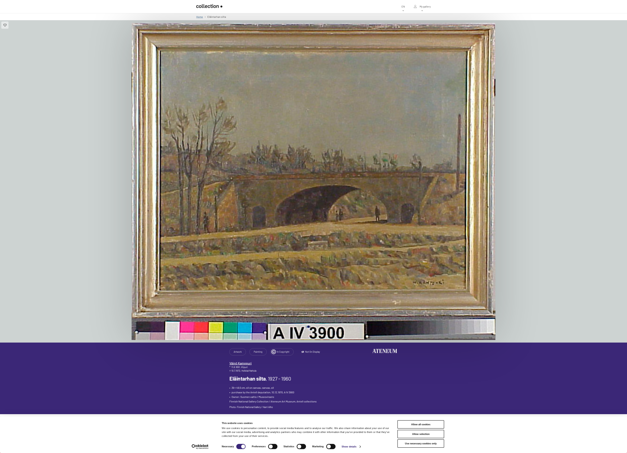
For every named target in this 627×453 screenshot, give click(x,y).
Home (199, 16)
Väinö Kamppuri (240, 363)
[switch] (272, 446)
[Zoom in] (314, 181)
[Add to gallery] (4, 25)
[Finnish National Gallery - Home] (209, 6)
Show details (349, 446)
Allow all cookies (420, 424)
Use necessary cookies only (421, 443)
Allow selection (421, 434)
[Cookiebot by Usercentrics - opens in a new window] (200, 446)
